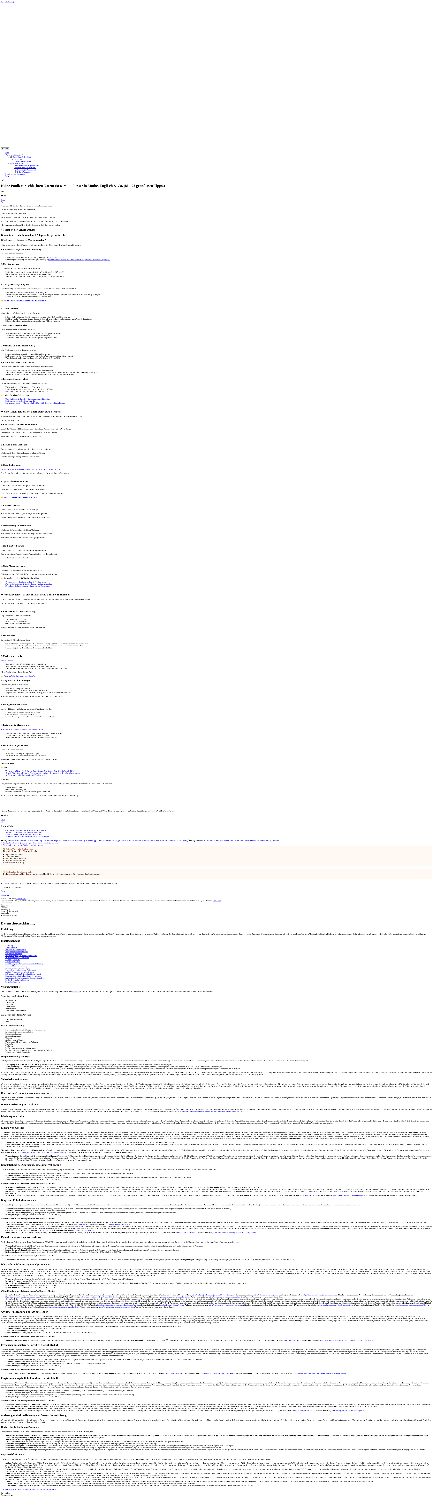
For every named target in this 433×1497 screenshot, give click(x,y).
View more (217, 901)
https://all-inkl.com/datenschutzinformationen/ (349, 1195)
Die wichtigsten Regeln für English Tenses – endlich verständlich (28, 584)
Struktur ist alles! (7, 660)
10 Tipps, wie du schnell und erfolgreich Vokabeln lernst (25, 582)
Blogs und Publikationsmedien (16, 966)
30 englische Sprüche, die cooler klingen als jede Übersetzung (27, 586)
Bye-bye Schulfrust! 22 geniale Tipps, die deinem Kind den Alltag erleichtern (30, 843)
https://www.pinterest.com (175, 1373)
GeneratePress (21, 899)
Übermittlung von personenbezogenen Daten (21, 956)
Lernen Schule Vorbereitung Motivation (228, 841)
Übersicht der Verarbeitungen (15, 950)
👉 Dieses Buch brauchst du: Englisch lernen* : (19, 497)
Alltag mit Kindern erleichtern (15, 859)
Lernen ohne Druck (12, 857)
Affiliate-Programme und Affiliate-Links (19, 972)
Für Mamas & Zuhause (18, 164)
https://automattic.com (81, 1224)
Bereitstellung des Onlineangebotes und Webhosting (24, 964)
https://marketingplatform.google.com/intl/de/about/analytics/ (213, 1295)
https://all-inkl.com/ (307, 1195)
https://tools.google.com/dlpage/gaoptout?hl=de (98, 1297)
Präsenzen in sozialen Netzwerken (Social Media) (23, 974)
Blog (7, 176)
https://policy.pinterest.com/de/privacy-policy (219, 1373)
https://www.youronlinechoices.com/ (54, 1152)
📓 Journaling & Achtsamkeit (25, 170)
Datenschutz (5, 891)
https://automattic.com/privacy (119, 1224)
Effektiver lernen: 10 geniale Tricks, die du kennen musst (23, 845)
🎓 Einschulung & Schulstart (20, 157)
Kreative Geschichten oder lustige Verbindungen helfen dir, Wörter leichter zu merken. (31, 469)
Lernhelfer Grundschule (22, 161)
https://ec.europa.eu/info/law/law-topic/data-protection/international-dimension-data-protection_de (209, 1111)
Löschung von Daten (12, 960)
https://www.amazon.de (292, 1340)
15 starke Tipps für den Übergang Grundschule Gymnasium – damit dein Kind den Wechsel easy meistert (42, 773)
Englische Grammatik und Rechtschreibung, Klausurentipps (75, 841)
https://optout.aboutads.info (27, 1152)
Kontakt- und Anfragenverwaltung (17, 968)
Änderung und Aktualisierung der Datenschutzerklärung (25, 978)
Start (7, 153)
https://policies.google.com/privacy (266, 1295)
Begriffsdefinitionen (12, 982)
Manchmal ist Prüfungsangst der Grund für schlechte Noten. (22, 729)
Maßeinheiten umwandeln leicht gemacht (20, 401)
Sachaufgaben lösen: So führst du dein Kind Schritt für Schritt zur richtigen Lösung (35, 403)
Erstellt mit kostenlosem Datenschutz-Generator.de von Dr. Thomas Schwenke (29, 1489)
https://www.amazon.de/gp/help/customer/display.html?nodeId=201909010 (346, 1340)
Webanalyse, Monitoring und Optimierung (20, 970)
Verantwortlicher (11, 948)
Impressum (5, 895)
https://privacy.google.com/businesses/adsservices (226, 1297)
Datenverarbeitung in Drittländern (17, 958)
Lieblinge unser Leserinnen (15, 174)
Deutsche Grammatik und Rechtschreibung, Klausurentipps (32, 841)
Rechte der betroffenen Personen (17, 980)
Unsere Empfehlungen (13, 155)
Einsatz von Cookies (12, 962)
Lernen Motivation (206, 841)
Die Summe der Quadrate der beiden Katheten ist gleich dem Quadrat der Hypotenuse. (79, 260)
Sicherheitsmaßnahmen (13, 954)
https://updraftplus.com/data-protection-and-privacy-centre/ (235, 1232)
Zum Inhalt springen (8, 2)
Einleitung (9, 946)
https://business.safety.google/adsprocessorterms (320, 1295)
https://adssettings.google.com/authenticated (174, 1297)
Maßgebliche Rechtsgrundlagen (16, 952)
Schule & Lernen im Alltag (14, 863)
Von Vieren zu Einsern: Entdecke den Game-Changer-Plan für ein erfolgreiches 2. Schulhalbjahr (39, 771)
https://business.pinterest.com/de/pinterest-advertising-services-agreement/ (320, 1373)
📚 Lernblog (183, 841)
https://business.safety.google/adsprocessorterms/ (226, 1305)
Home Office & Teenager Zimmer (26, 166)
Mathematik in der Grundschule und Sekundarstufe (160, 841)
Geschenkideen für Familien (15, 861)
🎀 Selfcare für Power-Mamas (25, 168)
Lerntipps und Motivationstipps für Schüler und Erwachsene (119, 841)
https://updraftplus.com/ (186, 1232)
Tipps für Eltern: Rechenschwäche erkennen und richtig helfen (27, 399)
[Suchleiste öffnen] (3, 180)
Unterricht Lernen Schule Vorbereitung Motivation (262, 841)
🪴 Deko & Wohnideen (22, 172)
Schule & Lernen (16, 159)
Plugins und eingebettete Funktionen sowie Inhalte (23, 976)
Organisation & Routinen (14, 855)
